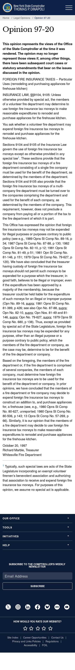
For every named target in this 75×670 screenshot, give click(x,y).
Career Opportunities (34, 637)
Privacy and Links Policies (26, 641)
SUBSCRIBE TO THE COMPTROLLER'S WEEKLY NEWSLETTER (37, 565)
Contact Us (57, 637)
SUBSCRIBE (38, 586)
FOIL (45, 645)
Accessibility (30, 645)
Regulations (52, 641)
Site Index (12, 637)
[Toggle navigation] (68, 7)
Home (6, 18)
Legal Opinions (22, 18)
